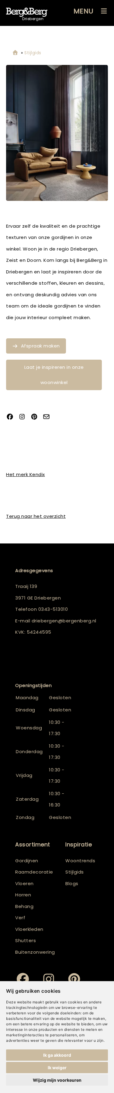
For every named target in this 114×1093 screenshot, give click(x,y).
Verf (20, 917)
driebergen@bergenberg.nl (64, 621)
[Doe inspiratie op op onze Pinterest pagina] (36, 417)
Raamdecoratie (34, 872)
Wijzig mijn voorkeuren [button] (57, 1080)
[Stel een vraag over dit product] (49, 417)
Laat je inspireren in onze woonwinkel (54, 375)
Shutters (25, 940)
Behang (24, 906)
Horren (23, 895)
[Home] (15, 53)
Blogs (71, 883)
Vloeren (24, 883)
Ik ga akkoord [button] (57, 1055)
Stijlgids (74, 872)
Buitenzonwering (35, 952)
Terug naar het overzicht (36, 516)
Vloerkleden (29, 929)
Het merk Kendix (25, 474)
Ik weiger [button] (57, 1067)
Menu (84, 11)
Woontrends (80, 860)
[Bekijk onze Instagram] (24, 417)
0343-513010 (53, 609)
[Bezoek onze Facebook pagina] (12, 417)
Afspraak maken (40, 346)
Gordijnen (26, 860)
